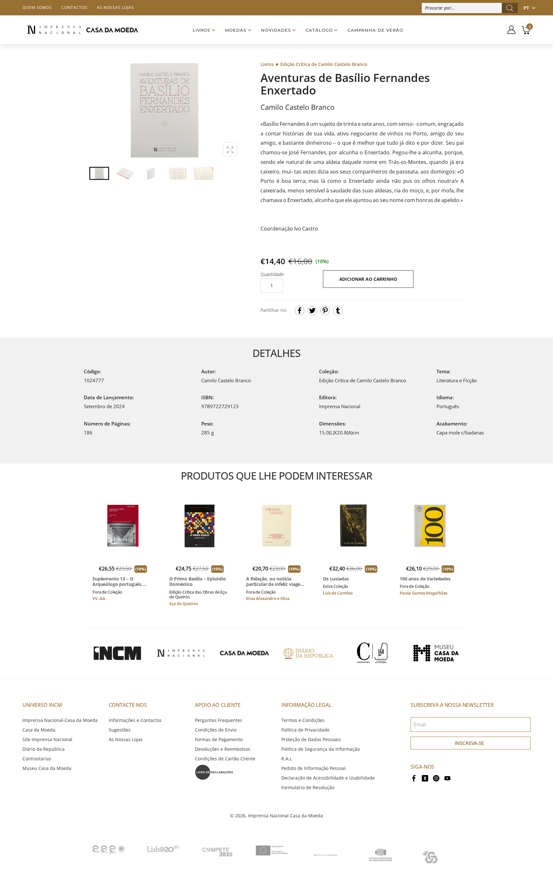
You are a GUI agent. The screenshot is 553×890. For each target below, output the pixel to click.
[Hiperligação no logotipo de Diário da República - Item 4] (308, 653)
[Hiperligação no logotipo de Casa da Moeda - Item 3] (244, 653)
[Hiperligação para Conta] (509, 30)
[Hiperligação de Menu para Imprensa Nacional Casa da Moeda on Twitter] (425, 778)
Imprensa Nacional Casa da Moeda (285, 816)
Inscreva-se (469, 743)
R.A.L (286, 759)
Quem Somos (37, 7)
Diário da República (43, 749)
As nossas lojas (115, 7)
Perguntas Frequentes (218, 720)
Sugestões (120, 730)
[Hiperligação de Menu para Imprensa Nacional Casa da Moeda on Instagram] (436, 778)
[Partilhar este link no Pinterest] (325, 310)
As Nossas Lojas (126, 739)
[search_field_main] (510, 8)
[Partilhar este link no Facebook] (299, 310)
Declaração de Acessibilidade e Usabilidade (328, 778)
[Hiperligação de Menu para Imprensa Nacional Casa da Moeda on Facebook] (414, 778)
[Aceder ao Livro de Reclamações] (214, 772)
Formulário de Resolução (307, 787)
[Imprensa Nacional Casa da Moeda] (82, 30)
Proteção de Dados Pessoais (311, 739)
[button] (231, 110)
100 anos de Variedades (425, 579)
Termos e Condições (303, 720)
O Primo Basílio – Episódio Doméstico (197, 581)
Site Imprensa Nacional (47, 739)
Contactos (74, 7)
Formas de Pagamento (219, 739)
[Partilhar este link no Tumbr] (338, 310)
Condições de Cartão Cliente (225, 759)
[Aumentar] (230, 149)
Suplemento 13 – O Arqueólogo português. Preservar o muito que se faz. (119, 581)
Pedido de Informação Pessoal (313, 768)
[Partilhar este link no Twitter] (312, 310)
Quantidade (272, 274)
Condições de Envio (215, 730)
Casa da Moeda (38, 730)
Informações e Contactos (135, 720)
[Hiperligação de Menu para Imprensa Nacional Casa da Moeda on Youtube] (447, 778)
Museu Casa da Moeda (46, 768)
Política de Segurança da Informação (320, 749)
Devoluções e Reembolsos (222, 749)
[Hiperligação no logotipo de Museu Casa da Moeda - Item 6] (436, 653)
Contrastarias (36, 759)
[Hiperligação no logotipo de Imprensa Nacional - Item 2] (181, 653)
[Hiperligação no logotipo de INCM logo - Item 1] (117, 653)
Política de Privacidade (305, 730)
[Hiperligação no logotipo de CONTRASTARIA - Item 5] (372, 653)
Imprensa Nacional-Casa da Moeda (60, 720)
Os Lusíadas (336, 579)
